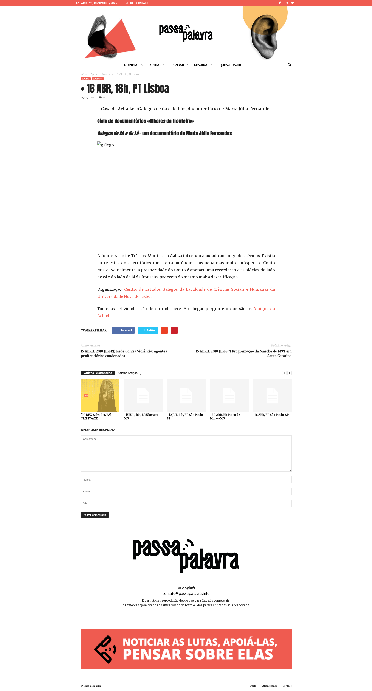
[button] (289, 65)
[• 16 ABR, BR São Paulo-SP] (272, 395)
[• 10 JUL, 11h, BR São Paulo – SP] (186, 395)
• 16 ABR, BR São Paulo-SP (271, 415)
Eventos (106, 74)
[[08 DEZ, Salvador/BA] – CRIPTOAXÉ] (100, 395)
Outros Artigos (128, 372)
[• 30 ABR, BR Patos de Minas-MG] (229, 395)
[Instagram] (286, 3)
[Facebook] (279, 3)
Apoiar (155, 65)
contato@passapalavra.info (186, 593)
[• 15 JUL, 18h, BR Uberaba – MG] (143, 395)
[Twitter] (292, 3)
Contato (142, 3)
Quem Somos (230, 65)
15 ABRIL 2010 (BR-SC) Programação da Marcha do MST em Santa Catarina (243, 353)
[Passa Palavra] (186, 33)
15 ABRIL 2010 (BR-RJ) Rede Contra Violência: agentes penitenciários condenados (124, 353)
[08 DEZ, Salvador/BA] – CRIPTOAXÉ (97, 416)
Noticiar (132, 65)
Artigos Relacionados (98, 372)
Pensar (177, 65)
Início (128, 3)
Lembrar (201, 65)
